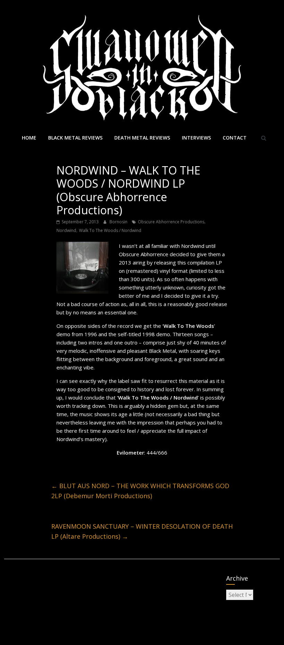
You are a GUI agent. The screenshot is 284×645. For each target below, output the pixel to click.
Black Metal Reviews (75, 137)
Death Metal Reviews (142, 137)
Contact (235, 137)
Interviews (196, 137)
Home (29, 137)
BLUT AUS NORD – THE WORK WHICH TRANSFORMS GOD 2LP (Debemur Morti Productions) (140, 491)
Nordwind (66, 230)
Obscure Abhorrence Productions (171, 222)
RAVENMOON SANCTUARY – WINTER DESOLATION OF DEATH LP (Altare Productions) (142, 531)
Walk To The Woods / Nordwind (110, 230)
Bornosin (118, 222)
